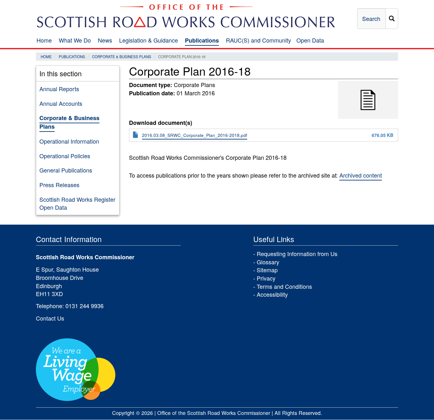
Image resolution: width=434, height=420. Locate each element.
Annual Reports (59, 89)
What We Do (75, 40)
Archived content (360, 175)
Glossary (268, 262)
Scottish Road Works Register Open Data (77, 203)
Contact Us (50, 318)
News (105, 40)
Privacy (266, 278)
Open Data (310, 40)
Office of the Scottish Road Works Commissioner (213, 413)
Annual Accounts (60, 103)
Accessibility (272, 294)
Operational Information (69, 141)
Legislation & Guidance (148, 40)
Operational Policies (64, 156)
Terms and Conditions (284, 286)
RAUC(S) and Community (258, 40)
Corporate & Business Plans (121, 56)
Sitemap (267, 270)
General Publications (65, 170)
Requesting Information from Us (297, 253)
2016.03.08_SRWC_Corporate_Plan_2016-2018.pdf (194, 135)
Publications (202, 40)
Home (44, 40)
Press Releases (59, 184)
